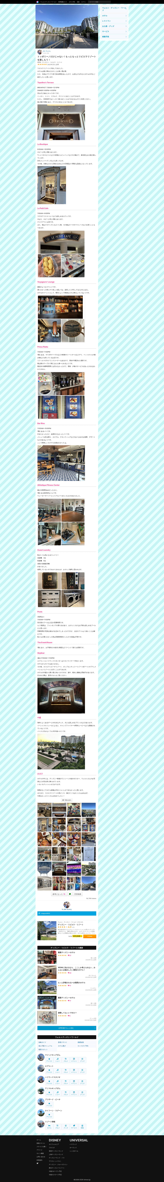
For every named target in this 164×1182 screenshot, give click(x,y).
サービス (74, 1128)
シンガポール (74, 1151)
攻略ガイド (42, 1042)
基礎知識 (81, 1042)
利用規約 (39, 1160)
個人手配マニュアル (45, 1046)
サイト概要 (40, 1153)
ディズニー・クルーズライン (58, 1164)
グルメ (66, 1061)
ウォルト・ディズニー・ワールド (114, 9)
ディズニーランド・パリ (57, 1158)
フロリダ (52, 1147)
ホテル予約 (72, 2)
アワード (39, 1150)
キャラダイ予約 (83, 1046)
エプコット (49, 1066)
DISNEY (55, 1140)
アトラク (49, 1061)
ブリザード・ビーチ (52, 1099)
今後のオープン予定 (55, 1171)
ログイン (83, 2)
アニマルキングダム (52, 1088)
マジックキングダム (52, 1055)
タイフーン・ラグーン (53, 1111)
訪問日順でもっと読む (66, 1028)
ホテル (49, 1128)
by (67, 909)
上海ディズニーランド (56, 1154)
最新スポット (43, 1049)
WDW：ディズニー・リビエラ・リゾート (49, 62)
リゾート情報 (50, 1122)
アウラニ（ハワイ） (55, 1161)
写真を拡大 (67, 800)
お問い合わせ (41, 1157)
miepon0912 (45, 913)
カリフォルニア (54, 1144)
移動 (82, 1128)
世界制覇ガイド (62, 2)
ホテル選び (62, 1046)
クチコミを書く (42, 1146)
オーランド (73, 1147)
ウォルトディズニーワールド (48, 2)
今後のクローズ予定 (55, 1175)
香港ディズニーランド (56, 1151)
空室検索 (77, 894)
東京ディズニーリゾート (57, 1168)
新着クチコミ (62, 1042)
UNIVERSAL (79, 1140)
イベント (74, 1061)
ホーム (39, 1140)
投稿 (78, 2)
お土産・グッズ (108, 26)
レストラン (106, 21)
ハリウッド (73, 1144)
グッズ (82, 1061)
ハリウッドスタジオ (52, 1077)
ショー (57, 1061)
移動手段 (105, 37)
